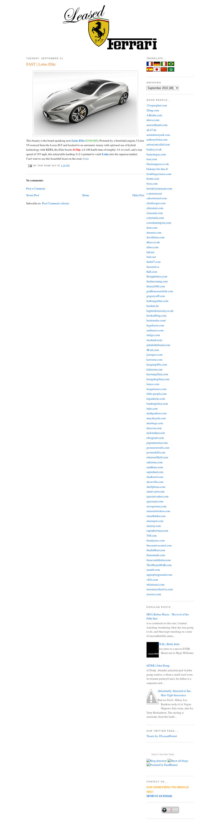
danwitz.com (154, 232)
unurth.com (153, 570)
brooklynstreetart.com (159, 188)
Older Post (138, 195)
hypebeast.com (155, 325)
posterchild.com (156, 452)
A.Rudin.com (154, 115)
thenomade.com (156, 555)
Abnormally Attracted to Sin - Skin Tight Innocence (175, 693)
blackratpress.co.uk (158, 164)
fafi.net (150, 252)
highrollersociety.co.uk (160, 311)
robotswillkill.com (157, 457)
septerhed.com (155, 472)
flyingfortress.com (157, 276)
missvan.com (154, 428)
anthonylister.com (157, 139)
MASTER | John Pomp (156, 665)
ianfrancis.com (155, 330)
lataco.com (153, 384)
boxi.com (152, 183)
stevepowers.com (156, 506)
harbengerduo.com (157, 301)
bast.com (152, 159)
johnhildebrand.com (158, 345)
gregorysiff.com (156, 296)
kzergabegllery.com (158, 379)
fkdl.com (152, 272)
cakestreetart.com (157, 198)
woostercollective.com (160, 589)
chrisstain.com (155, 208)
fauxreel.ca (153, 267)
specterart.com (155, 501)
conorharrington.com (159, 223)
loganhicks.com (156, 399)
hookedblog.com (156, 315)
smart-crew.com (155, 491)
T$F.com (152, 535)
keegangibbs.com (157, 364)
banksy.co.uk (154, 149)
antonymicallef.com (158, 144)
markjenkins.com (157, 413)
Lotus (105, 154)
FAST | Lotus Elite (41, 64)
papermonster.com (157, 443)
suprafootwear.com (157, 530)
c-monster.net (154, 193)
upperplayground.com (159, 575)
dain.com (152, 227)
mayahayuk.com (156, 418)
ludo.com (152, 408)
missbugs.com (155, 423)
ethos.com (152, 247)
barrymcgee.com (156, 154)
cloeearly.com (155, 213)
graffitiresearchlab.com (160, 291)
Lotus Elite (78, 140)
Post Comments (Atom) (55, 203)
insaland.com (154, 340)
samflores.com (155, 467)
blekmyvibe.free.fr (157, 169)
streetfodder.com (156, 516)
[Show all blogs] (178, 761)
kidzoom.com (154, 369)
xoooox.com (154, 594)
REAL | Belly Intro (169, 644)
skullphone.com (156, 487)
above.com (153, 120)
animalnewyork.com (158, 135)
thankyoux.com (156, 540)
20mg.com (153, 110)
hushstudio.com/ (156, 320)
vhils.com (152, 579)
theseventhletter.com (159, 560)
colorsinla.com (155, 218)
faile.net (151, 257)
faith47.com (153, 262)
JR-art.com (153, 350)
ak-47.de (151, 130)
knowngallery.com (157, 374)
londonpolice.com (157, 403)
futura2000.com (156, 286)
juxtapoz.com (154, 354)
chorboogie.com (156, 203)
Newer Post (32, 195)
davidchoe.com (155, 237)
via (85, 159)
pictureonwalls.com (158, 448)
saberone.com (154, 462)
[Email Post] (30, 166)
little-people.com (157, 394)
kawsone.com (154, 359)
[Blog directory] (157, 761)
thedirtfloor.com (156, 550)
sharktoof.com (155, 477)
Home (85, 195)
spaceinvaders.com (157, 496)
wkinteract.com (155, 584)
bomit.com (153, 178)
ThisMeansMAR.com (159, 565)
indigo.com (153, 335)
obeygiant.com (155, 438)
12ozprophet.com (157, 105)
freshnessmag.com (157, 281)
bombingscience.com (159, 174)
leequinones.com (156, 389)
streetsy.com (154, 526)
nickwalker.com (156, 433)
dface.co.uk (153, 242)
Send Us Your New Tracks (162, 754)
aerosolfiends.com (157, 125)
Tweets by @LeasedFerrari (162, 736)
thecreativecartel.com (159, 545)
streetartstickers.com (158, 511)
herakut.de (153, 306)
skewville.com (155, 482)
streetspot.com (155, 521)
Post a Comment (35, 188)
